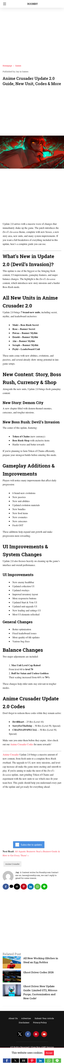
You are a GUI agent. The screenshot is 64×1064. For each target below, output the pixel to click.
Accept (49, 1053)
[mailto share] (17, 887)
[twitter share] (11, 886)
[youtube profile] (44, 1034)
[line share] (44, 887)
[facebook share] (6, 887)
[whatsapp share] (37, 887)
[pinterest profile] (36, 1034)
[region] (32, 111)
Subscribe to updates (31, 844)
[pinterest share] (24, 887)
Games (18, 65)
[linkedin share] (30, 887)
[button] (7, 1060)
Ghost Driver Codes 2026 (38, 972)
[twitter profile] (20, 1034)
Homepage (7, 65)
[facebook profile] (28, 1034)
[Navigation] (4, 4)
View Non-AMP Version (42, 1047)
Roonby (32, 3)
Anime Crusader (11, 754)
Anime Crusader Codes (21, 744)
